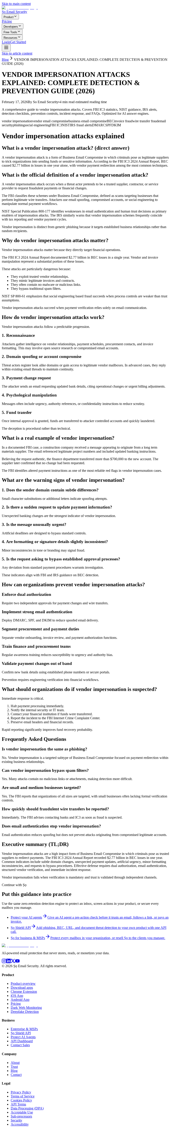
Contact (16, 1075)
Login (6, 42)
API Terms (18, 1104)
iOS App (17, 995)
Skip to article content (17, 53)
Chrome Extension (24, 991)
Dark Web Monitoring (26, 1007)
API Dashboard (22, 1041)
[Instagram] (4, 962)
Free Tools (10, 32)
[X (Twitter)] (13, 962)
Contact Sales (20, 1045)
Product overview (23, 983)
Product (9, 17)
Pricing (7, 21)
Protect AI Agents (23, 1037)
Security (16, 1120)
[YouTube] (17, 962)
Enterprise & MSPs (24, 1029)
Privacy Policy (21, 1092)
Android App (20, 999)
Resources (10, 37)
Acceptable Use (22, 1112)
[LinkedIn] (8, 962)
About (15, 1063)
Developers (11, 26)
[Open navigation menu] (6, 47)
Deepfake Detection (25, 1012)
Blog (5, 59)
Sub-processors (21, 1116)
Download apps (22, 987)
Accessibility (20, 1124)
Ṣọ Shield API (21, 1033)
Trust (14, 1067)
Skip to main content (16, 4)
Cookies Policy (21, 1100)
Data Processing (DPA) (27, 1108)
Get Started (18, 42)
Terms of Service (23, 1096)
